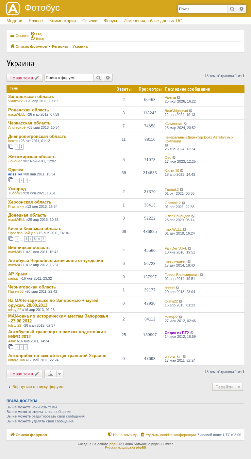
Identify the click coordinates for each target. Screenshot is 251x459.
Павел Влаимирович (182, 275)
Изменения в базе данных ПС (153, 20)
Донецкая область (27, 215)
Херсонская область (29, 202)
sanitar (13, 278)
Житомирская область (32, 156)
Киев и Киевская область (34, 228)
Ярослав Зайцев (22, 233)
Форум (110, 20)
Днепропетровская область (37, 136)
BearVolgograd (176, 111)
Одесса (15, 169)
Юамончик (173, 124)
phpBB (114, 444)
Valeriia (170, 97)
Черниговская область (32, 287)
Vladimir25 (16, 101)
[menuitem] (36, 33)
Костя (13, 141)
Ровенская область (28, 109)
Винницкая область (29, 247)
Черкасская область (29, 123)
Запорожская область (31, 96)
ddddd (170, 288)
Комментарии (62, 20)
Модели (14, 20)
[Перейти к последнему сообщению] (179, 97)
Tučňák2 (15, 193)
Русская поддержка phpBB (125, 447)
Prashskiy (16, 206)
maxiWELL (16, 114)
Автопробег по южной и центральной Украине (57, 355)
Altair (12, 341)
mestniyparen (175, 261)
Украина (20, 63)
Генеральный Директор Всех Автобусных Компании (199, 139)
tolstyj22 (14, 310)
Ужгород (17, 188)
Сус (168, 157)
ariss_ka (15, 174)
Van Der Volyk (176, 248)
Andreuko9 (16, 127)
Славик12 (173, 203)
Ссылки (89, 20)
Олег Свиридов (177, 216)
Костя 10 (172, 170)
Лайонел (15, 161)
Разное (36, 20)
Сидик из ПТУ (177, 333)
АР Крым (17, 273)
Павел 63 (16, 291)
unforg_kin (16, 360)
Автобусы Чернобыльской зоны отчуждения (55, 260)
